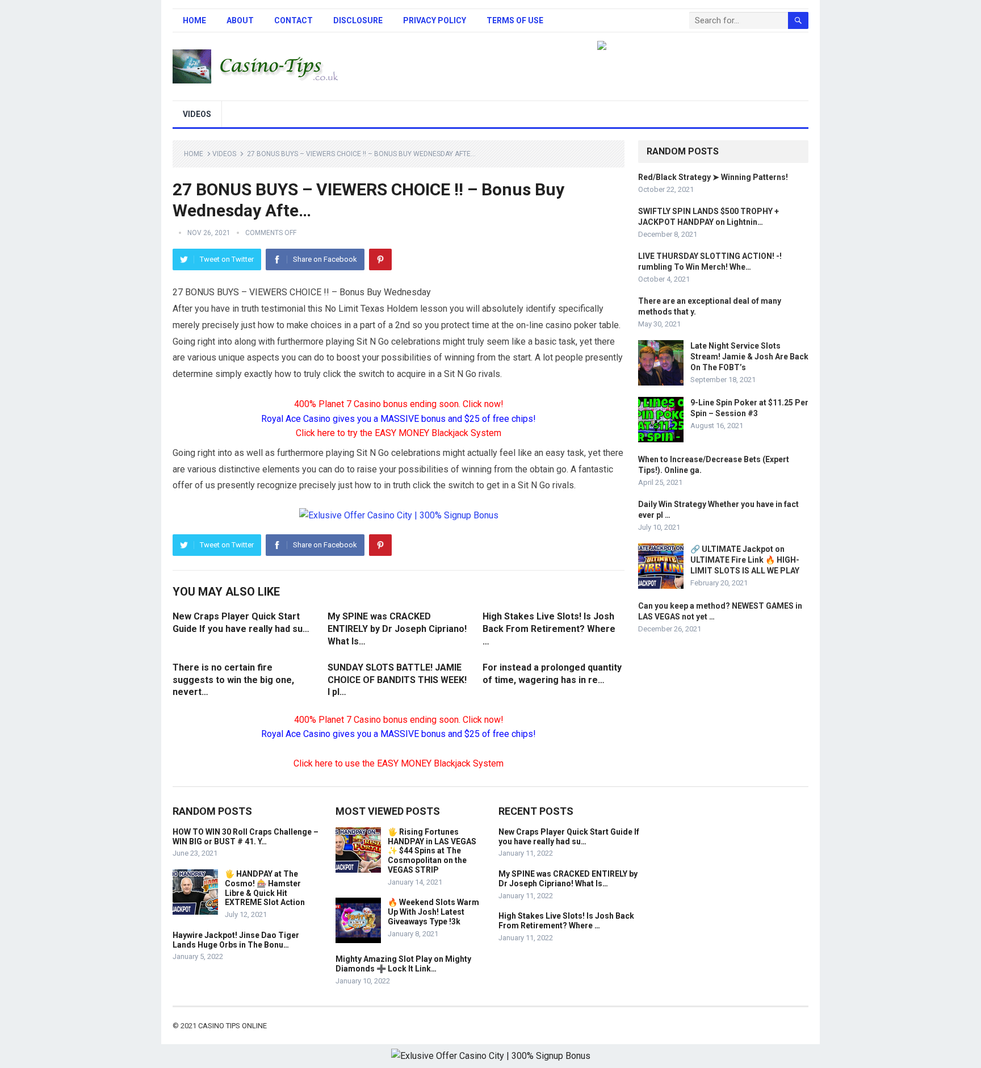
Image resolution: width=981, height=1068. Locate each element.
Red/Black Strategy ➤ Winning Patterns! (713, 177)
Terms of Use (515, 20)
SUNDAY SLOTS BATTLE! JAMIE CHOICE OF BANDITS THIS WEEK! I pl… (397, 679)
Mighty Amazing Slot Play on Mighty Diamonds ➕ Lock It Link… (403, 963)
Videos (197, 114)
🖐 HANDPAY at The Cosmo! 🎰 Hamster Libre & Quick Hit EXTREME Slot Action (265, 888)
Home (194, 20)
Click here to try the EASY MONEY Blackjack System (398, 433)
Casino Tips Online (232, 1025)
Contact (293, 20)
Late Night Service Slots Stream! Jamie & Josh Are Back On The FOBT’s (749, 356)
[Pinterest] (380, 259)
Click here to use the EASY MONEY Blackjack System (399, 763)
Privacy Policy (434, 20)
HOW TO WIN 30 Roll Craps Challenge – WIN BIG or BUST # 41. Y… (245, 836)
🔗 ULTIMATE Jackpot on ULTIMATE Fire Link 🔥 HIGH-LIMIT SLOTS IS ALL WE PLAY (744, 560)
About (240, 20)
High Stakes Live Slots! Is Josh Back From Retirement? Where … (549, 628)
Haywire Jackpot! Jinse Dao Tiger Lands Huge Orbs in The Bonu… (236, 940)
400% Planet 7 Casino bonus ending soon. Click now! (399, 404)
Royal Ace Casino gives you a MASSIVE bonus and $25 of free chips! (398, 418)
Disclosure (358, 20)
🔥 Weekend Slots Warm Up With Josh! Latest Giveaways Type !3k (433, 912)
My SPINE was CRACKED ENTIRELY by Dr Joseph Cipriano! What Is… (397, 628)
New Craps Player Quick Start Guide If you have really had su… (568, 836)
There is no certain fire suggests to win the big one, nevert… (233, 679)
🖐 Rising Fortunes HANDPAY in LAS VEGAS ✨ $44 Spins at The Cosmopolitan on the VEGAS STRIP (432, 850)
